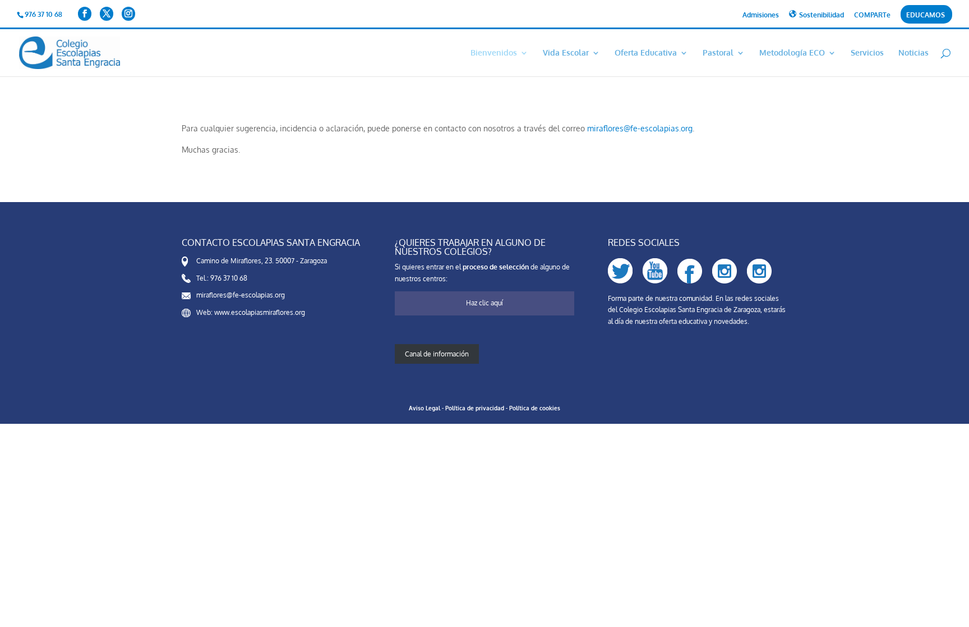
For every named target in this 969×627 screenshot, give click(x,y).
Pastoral (718, 53)
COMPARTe (872, 15)
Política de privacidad (474, 408)
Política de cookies (534, 408)
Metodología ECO (792, 53)
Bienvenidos (493, 53)
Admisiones (760, 15)
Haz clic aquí (484, 303)
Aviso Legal (424, 408)
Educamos (925, 15)
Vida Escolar (566, 53)
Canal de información (437, 354)
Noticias (913, 53)
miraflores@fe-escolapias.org (640, 128)
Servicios (867, 53)
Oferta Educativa (646, 53)
